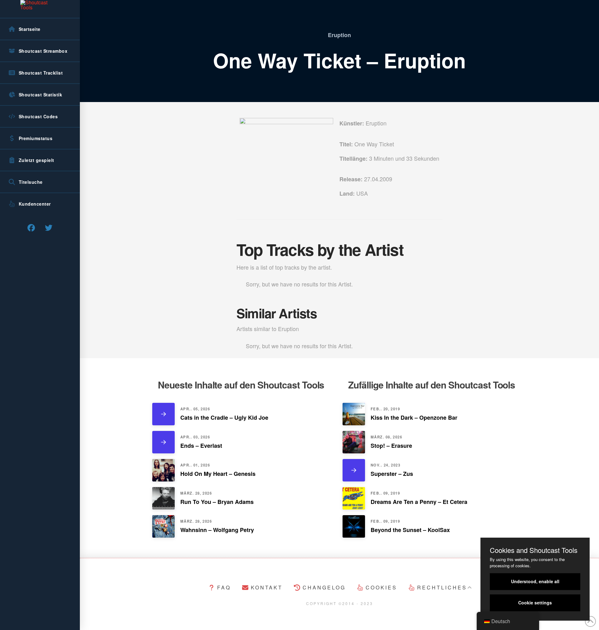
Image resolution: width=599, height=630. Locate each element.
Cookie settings (535, 602)
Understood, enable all (535, 581)
